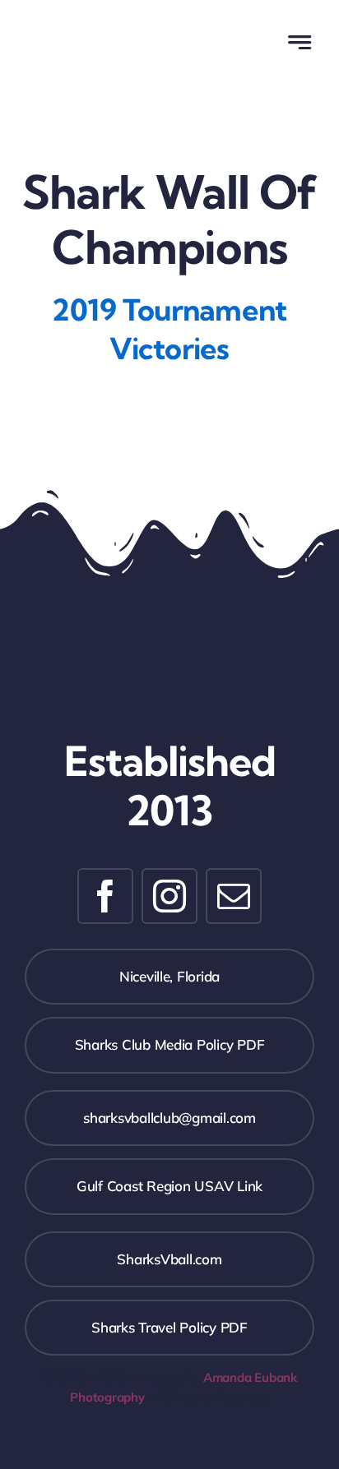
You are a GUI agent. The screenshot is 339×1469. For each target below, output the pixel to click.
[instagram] (169, 896)
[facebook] (105, 896)
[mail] (234, 896)
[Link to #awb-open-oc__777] (299, 42)
